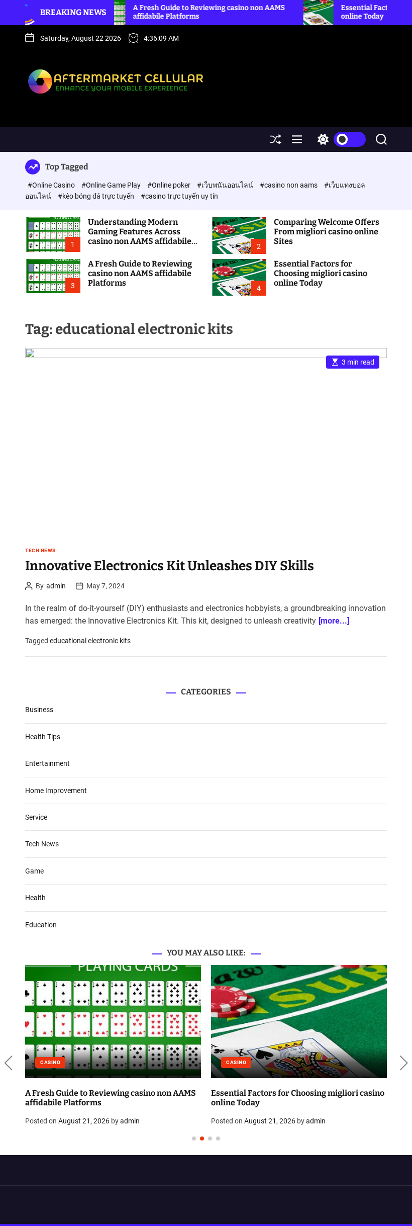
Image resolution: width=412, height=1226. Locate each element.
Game (34, 871)
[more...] (334, 621)
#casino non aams (289, 185)
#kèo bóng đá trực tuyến (97, 196)
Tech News (40, 550)
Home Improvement (56, 790)
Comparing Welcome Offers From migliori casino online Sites (326, 231)
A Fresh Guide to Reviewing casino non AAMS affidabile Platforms (140, 273)
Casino (50, 1062)
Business (39, 710)
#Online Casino (52, 185)
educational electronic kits (90, 641)
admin (56, 585)
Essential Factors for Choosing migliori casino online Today (320, 273)
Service (36, 817)
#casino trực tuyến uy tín (179, 196)
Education (41, 925)
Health (35, 898)
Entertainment (47, 763)
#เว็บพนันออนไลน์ (226, 185)
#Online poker (169, 185)
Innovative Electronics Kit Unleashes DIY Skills (169, 566)
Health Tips (42, 737)
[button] (8, 1063)
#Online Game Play (111, 185)
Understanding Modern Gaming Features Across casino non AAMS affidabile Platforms (139, 236)
